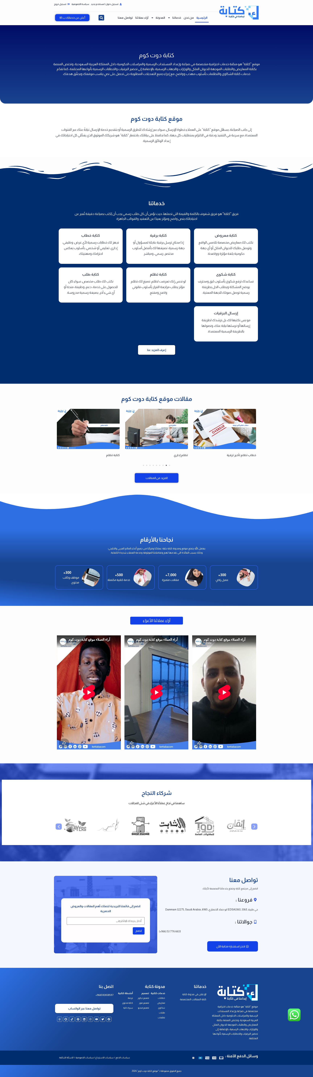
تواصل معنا (125, 17)
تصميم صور (144, 1003)
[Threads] (59, 1019)
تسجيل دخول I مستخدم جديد (105, 4)
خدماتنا (176, 17)
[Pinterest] (78, 1019)
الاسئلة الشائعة (66, 1057)
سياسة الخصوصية (80, 4)
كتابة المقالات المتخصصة (193, 999)
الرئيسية (201, 17)
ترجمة (130, 998)
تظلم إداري (181, 455)
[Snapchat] (65, 1019)
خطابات (161, 998)
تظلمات (161, 1017)
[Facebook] (108, 1019)
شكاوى (161, 1008)
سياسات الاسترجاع (104, 1057)
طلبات (162, 1012)
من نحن (189, 17)
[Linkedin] (84, 1019)
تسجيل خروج (60, 4)
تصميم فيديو (143, 1008)
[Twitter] (102, 1019)
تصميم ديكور (143, 998)
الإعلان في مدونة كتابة (194, 994)
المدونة (160, 17)
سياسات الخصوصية (84, 1057)
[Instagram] (90, 1019)
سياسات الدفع (123, 1057)
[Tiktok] (71, 1019)
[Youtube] (96, 1019)
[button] (101, 18)
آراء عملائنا (141, 17)
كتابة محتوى (127, 1003)
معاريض (161, 1003)
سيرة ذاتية (128, 1008)
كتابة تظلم (113, 455)
